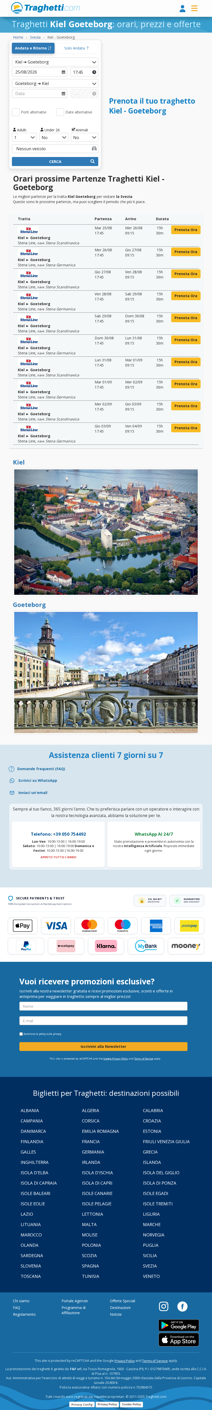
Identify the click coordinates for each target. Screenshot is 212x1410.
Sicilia (150, 1255)
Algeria (90, 1110)
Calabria (153, 1110)
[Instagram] (166, 1306)
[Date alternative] (60, 112)
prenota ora (186, 229)
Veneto (151, 1276)
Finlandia (32, 1141)
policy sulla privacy (50, 1034)
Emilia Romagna (100, 1131)
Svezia (150, 1266)
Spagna (90, 1266)
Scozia (89, 1255)
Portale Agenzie (75, 1300)
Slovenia (31, 1266)
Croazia (152, 1121)
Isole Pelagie (96, 1204)
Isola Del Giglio (161, 1173)
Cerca (55, 161)
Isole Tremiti (158, 1204)
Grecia (150, 1152)
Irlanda (91, 1162)
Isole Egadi (155, 1193)
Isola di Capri (97, 1183)
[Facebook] (182, 1306)
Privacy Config (82, 1404)
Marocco (31, 1235)
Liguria (151, 1214)
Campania (32, 1121)
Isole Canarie (97, 1193)
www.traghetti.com (45, 7)
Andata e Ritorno (31, 48)
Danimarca (33, 1131)
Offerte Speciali (122, 1300)
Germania (93, 1152)
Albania (30, 1110)
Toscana (31, 1276)
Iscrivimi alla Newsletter (103, 1046)
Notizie (116, 1314)
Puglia (150, 1245)
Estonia (152, 1131)
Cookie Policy (131, 1404)
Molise (89, 1235)
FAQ (16, 1307)
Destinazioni (120, 1307)
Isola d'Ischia (97, 1173)
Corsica (91, 1121)
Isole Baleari (35, 1193)
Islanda (152, 1162)
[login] (183, 9)
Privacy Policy (125, 1361)
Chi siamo (21, 1300)
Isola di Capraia (39, 1183)
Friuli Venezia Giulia (166, 1141)
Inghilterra (35, 1162)
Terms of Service (143, 1058)
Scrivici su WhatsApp (37, 780)
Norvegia (153, 1235)
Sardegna (32, 1255)
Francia (91, 1141)
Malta (89, 1224)
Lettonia (92, 1214)
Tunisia (90, 1276)
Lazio (27, 1214)
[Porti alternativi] (16, 112)
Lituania (31, 1224)
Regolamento (24, 1314)
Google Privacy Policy (115, 1058)
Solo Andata (75, 48)
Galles (28, 1152)
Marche (152, 1224)
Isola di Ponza (159, 1183)
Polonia (91, 1245)
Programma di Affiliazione (74, 1310)
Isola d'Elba (34, 1173)
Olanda (30, 1245)
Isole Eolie (33, 1204)
